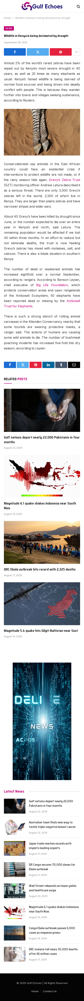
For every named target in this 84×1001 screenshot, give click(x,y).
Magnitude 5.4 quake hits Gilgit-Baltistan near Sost (41, 630)
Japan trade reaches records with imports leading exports (50, 845)
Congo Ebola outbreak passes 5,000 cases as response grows (52, 930)
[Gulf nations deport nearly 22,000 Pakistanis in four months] (42, 410)
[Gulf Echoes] (42, 6)
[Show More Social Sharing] (76, 52)
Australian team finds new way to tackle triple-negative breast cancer (52, 824)
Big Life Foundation (52, 285)
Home (7, 17)
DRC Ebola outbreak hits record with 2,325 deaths (40, 569)
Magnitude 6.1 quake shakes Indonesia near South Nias (40, 506)
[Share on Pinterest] (61, 52)
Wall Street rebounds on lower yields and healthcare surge (52, 888)
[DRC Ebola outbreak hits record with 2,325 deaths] (42, 542)
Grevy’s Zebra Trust (64, 180)
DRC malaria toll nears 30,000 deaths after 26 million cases (53, 951)
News (8, 28)
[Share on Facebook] (15, 52)
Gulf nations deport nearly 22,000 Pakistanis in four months (42, 440)
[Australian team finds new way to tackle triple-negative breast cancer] (14, 827)
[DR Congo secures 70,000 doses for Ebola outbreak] (14, 869)
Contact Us (50, 991)
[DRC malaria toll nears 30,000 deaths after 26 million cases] (14, 954)
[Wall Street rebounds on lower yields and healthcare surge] (14, 890)
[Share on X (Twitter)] (38, 52)
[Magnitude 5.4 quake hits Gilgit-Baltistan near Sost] (42, 603)
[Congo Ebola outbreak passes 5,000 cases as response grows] (14, 933)
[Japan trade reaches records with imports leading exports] (14, 848)
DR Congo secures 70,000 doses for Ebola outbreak (52, 867)
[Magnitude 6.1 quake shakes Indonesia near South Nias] (42, 476)
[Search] (78, 6)
